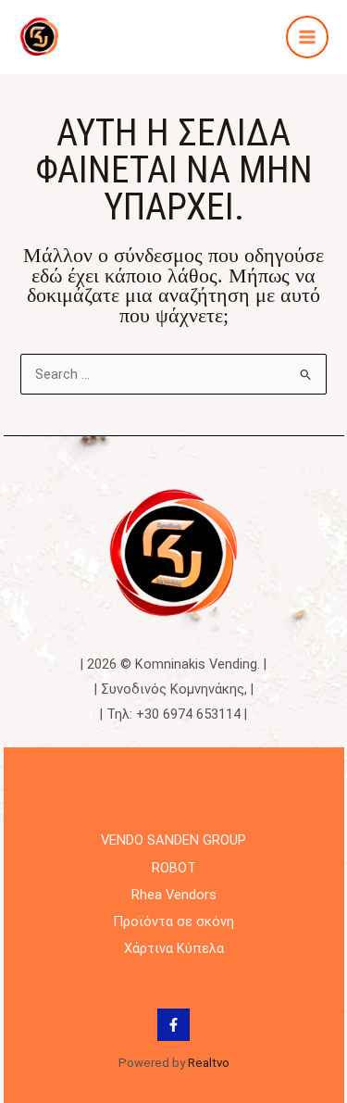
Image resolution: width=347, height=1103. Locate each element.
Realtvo (208, 1063)
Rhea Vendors (174, 894)
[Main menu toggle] (307, 37)
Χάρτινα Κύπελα (174, 948)
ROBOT (174, 867)
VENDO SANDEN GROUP (173, 840)
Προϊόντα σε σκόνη (173, 921)
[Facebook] (173, 1025)
